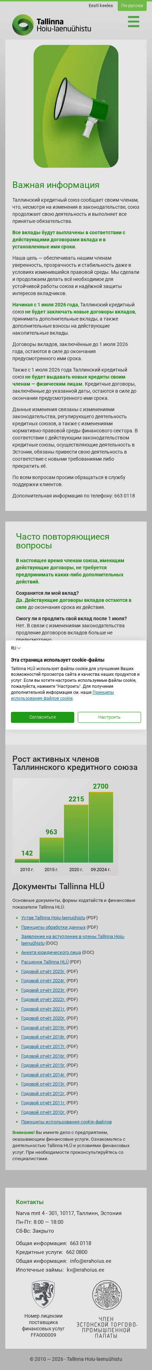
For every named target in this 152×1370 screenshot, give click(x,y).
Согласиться (42, 717)
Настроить (109, 717)
